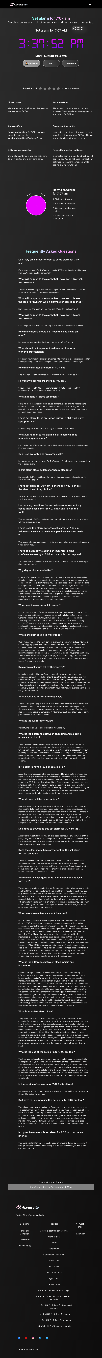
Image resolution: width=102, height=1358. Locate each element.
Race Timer (54, 1266)
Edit (51, 63)
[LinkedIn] (19, 1337)
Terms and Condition (24, 1232)
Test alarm (70, 63)
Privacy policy (24, 1245)
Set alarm (33, 63)
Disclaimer (24, 1239)
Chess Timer (54, 1260)
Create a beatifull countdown (54, 1231)
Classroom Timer (54, 1272)
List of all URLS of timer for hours (54, 1314)
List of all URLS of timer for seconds (54, 1326)
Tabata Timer (54, 1284)
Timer (53, 1242)
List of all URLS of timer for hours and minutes (54, 1306)
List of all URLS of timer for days (53, 1290)
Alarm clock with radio (53, 1254)
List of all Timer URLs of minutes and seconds (53, 1298)
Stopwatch (54, 1248)
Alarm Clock (54, 1236)
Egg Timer (54, 1278)
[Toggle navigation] (90, 4)
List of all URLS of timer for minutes (54, 1320)
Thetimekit (80, 1233)
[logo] (18, 4)
